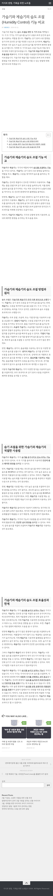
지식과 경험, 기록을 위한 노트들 (16, 3)
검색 (3, 781)
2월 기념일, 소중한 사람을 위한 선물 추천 (17, 798)
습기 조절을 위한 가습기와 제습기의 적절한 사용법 (27, 144)
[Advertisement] (26, 100)
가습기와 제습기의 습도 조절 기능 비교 (23, 138)
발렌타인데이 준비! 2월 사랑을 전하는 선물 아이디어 (21, 801)
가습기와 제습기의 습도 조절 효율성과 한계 (24, 147)
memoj (6, 27)
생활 (3, 9)
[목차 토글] (47, 135)
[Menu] (50, 3)
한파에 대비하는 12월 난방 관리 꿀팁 (15, 809)
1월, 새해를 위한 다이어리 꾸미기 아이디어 (17, 803)
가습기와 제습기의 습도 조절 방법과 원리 (23, 141)
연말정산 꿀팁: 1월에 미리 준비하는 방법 (17, 806)
